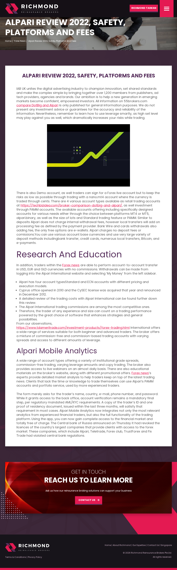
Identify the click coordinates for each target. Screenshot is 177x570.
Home (108, 545)
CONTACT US (86, 500)
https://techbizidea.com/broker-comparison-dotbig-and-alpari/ (71, 205)
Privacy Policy (35, 557)
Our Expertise (139, 545)
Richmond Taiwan (143, 8)
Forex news (71, 265)
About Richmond (122, 545)
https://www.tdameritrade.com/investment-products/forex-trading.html (73, 328)
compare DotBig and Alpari (37, 105)
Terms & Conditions (15, 557)
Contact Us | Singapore (159, 545)
